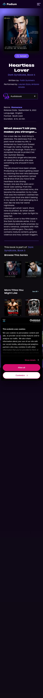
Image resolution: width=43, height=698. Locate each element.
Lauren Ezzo (24, 84)
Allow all (21, 368)
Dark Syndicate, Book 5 (21, 74)
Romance (16, 107)
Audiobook (16, 96)
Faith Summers (27, 80)
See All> (35, 291)
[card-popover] (13, 269)
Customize (20, 375)
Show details (30, 360)
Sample (23, 56)
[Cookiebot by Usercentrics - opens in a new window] (30, 320)
